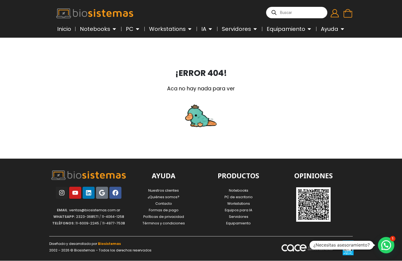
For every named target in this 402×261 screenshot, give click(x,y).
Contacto (163, 203)
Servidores (238, 216)
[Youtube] (75, 193)
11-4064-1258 (113, 216)
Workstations (238, 203)
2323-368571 (87, 216)
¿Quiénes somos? (163, 197)
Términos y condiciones (163, 223)
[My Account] (335, 13)
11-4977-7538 (113, 223)
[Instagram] (62, 193)
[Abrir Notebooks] (114, 29)
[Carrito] (348, 13)
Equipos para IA (238, 210)
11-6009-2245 (87, 223)
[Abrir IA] (210, 29)
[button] (386, 245)
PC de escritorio (239, 197)
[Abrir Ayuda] (342, 29)
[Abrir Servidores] (255, 29)
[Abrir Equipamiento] (309, 29)
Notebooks (238, 190)
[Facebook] (115, 193)
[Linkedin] (89, 193)
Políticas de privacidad (163, 216)
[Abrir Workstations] (190, 29)
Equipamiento (238, 223)
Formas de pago (164, 210)
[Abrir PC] (137, 29)
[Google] (102, 193)
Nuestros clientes (163, 190)
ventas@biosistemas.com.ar (94, 210)
